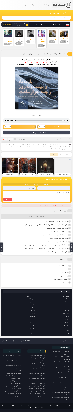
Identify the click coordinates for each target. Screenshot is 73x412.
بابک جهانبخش (65, 331)
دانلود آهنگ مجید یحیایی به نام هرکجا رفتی (57, 252)
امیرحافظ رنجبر (31, 325)
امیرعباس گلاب (65, 328)
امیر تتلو (67, 319)
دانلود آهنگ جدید (35, 144)
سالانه (30, 216)
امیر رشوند (66, 322)
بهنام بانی (33, 331)
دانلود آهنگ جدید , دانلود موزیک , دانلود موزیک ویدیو (61, 5)
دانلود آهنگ (49, 127)
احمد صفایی (66, 313)
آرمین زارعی (66, 296)
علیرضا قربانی (52, 147)
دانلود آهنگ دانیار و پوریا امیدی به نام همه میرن (55, 235)
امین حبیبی (32, 328)
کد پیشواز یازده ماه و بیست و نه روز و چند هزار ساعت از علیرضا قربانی (32, 147)
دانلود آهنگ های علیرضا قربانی (63, 147)
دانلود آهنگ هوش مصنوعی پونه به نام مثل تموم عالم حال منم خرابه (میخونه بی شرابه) (46, 248)
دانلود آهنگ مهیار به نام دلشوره (37, 383)
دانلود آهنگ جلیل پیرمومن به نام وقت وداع (57, 221)
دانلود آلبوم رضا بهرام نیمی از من (13, 365)
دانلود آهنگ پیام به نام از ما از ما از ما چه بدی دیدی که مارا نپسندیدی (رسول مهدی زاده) (45, 245)
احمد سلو (67, 305)
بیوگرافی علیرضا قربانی (53, 144)
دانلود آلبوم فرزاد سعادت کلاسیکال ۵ (12, 391)
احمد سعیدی (66, 310)
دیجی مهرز (32, 302)
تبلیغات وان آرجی (54, 13)
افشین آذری (32, 313)
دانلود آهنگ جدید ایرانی (24, 144)
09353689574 (26, 341)
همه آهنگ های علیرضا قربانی (35, 132)
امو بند (67, 316)
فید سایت (36, 410)
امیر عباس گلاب (31, 322)
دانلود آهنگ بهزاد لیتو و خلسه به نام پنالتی (57, 228)
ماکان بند (33, 305)
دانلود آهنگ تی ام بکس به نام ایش (59, 232)
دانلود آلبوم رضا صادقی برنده (14, 373)
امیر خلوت (32, 319)
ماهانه (36, 216)
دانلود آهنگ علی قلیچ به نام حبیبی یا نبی (57, 242)
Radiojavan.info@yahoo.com (12, 341)
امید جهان (32, 316)
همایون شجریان (31, 296)
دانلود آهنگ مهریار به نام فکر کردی (59, 238)
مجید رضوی (66, 302)
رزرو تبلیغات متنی (63, 282)
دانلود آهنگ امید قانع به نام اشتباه (37, 388)
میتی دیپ (66, 308)
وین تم (31, 408)
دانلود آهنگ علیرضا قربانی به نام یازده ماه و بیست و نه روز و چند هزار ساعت (42, 54)
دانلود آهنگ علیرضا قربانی (11, 144)
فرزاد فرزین (32, 308)
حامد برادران (32, 334)
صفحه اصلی (66, 13)
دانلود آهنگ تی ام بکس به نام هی (37, 386)
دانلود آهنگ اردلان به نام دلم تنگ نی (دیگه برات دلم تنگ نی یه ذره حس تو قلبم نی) (46, 225)
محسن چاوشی (31, 299)
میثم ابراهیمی (65, 299)
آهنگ (60, 144)
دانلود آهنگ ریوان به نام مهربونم (37, 355)
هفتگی (42, 216)
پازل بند (67, 334)
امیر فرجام (66, 325)
